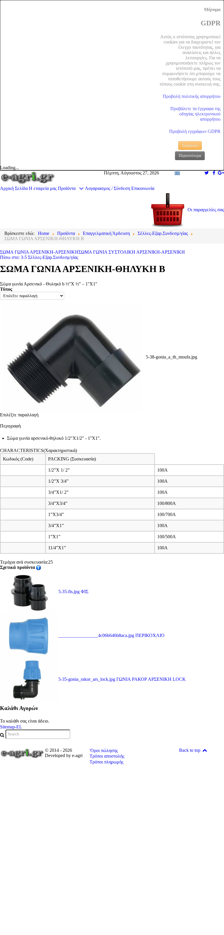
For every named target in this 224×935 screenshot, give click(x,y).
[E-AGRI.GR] (28, 177)
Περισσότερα (190, 155)
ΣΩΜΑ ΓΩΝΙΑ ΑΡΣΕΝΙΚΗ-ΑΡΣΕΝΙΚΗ (39, 252)
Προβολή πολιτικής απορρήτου (191, 96)
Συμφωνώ (190, 145)
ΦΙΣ (73, 591)
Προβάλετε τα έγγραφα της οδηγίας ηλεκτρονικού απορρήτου (195, 114)
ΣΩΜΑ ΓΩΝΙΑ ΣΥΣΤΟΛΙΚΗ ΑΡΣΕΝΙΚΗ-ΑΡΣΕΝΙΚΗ (131, 252)
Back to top (190, 750)
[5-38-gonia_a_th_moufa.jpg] (73, 356)
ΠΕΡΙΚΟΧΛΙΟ (111, 635)
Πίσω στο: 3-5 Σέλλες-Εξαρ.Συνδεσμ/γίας (39, 257)
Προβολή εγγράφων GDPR (194, 131)
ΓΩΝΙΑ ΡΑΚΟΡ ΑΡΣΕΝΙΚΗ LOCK (122, 679)
